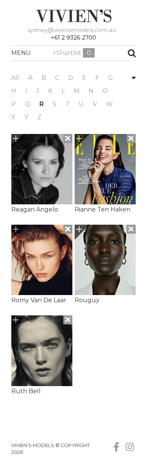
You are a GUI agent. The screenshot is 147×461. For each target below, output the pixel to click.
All (15, 77)
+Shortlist (72, 52)
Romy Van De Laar (38, 300)
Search (120, 53)
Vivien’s (73, 16)
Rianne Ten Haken (102, 209)
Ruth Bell (26, 391)
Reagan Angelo (34, 209)
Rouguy (87, 300)
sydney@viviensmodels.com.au (72, 29)
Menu (15, 52)
